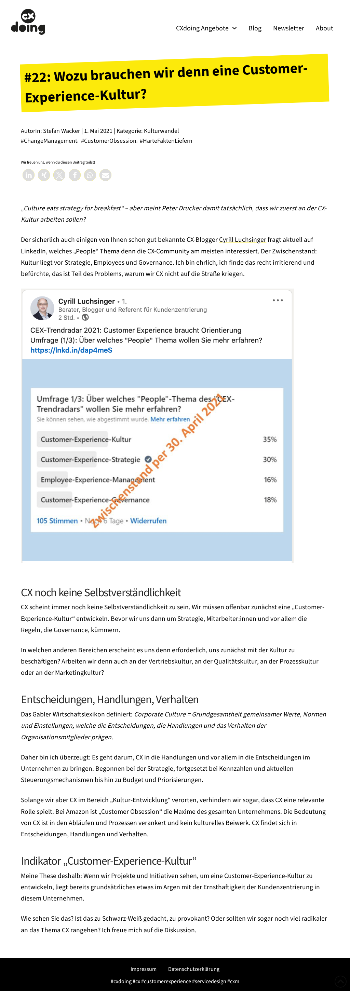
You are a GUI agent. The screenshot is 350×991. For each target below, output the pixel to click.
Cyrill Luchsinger (242, 240)
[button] (29, 175)
